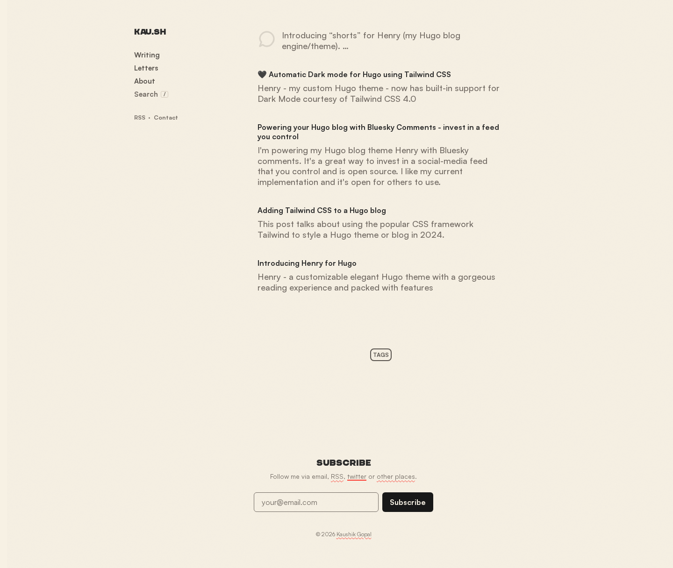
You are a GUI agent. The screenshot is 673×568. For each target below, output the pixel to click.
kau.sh (149, 32)
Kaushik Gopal (354, 534)
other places (396, 476)
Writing (147, 54)
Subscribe (408, 502)
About (144, 81)
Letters (146, 68)
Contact (166, 117)
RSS (139, 117)
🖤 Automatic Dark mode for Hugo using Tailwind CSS (354, 74)
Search (149, 94)
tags (381, 354)
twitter (356, 476)
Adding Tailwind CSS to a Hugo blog (322, 210)
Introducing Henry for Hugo (307, 263)
